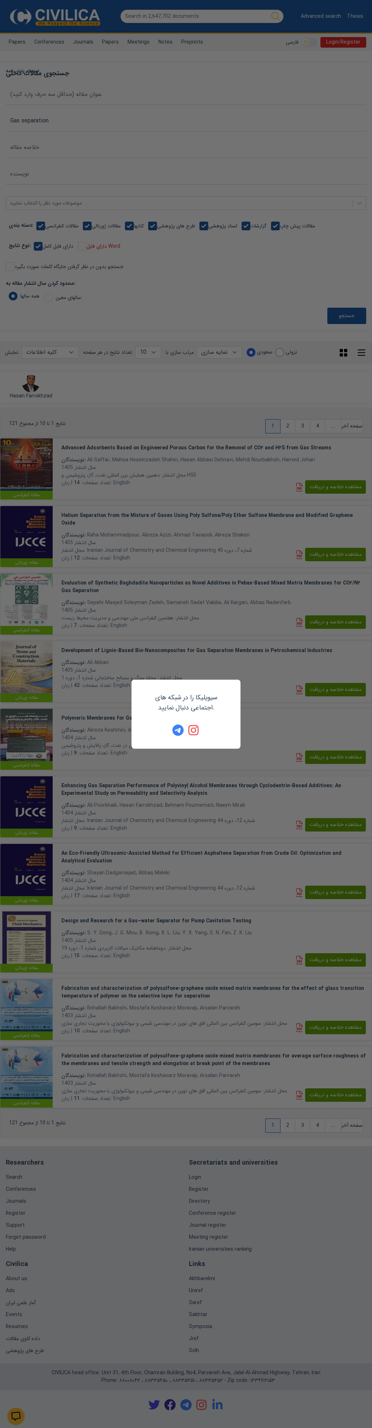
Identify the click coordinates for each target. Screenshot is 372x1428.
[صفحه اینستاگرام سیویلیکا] (194, 730)
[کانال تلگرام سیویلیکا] (178, 730)
